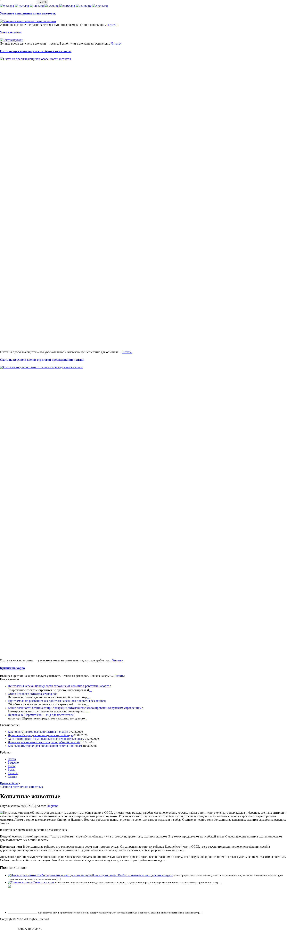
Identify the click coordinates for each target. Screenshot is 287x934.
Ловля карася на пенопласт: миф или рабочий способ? (44, 742)
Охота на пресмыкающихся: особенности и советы (35, 51)
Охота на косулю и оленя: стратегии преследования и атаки (42, 359)
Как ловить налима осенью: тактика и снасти (38, 731)
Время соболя (9, 783)
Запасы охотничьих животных (22, 786)
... (90, 690)
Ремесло (13, 762)
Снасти (13, 773)
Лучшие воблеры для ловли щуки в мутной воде (40, 735)
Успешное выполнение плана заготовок (28, 13)
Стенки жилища (43, 882)
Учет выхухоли (10, 32)
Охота (12, 759)
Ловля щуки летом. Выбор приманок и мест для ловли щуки (132, 875)
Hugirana (52, 806)
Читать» (112, 24)
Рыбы (11, 766)
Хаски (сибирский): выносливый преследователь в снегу (46, 738)
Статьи (12, 776)
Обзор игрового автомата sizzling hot (32, 693)
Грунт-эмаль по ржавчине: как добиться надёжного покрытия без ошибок (57, 700)
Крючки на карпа (12, 668)
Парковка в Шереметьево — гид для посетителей (41, 715)
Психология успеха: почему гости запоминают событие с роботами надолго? (59, 686)
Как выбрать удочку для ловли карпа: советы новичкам (45, 745)
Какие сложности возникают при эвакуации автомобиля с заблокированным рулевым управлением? (75, 707)
